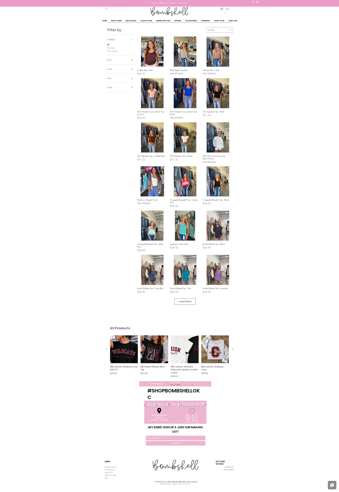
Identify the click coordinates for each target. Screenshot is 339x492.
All (108, 44)
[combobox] (220, 30)
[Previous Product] (106, 349)
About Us (109, 472)
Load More (185, 301)
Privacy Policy (111, 467)
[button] (225, 12)
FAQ (106, 478)
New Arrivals (112, 51)
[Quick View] (152, 52)
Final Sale (111, 48)
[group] (169, 356)
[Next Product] (232, 349)
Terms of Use (110, 475)
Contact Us (110, 469)
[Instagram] (257, 2)
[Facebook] (253, 2)
